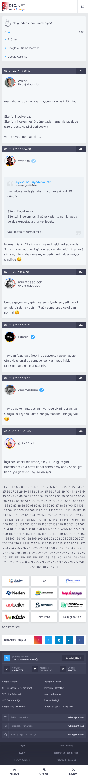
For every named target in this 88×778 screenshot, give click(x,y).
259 (52, 557)
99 (65, 505)
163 (82, 524)
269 (30, 562)
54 (42, 496)
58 (58, 496)
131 (71, 515)
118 (83, 510)
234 (70, 548)
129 (60, 515)
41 (71, 491)
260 (58, 557)
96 (52, 505)
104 (10, 510)
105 (15, 510)
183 (27, 533)
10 (27, 486)
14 (42, 486)
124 (32, 515)
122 (21, 515)
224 (11, 548)
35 (46, 491)
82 (74, 500)
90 (27, 505)
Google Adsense (10, 681)
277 (75, 562)
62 (75, 496)
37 (54, 491)
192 (76, 533)
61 (71, 496)
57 (54, 496)
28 (16, 491)
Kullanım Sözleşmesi (66, 759)
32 (33, 491)
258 (46, 557)
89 (23, 505)
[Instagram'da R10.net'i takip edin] (38, 640)
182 (21, 533)
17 (54, 486)
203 (57, 538)
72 (33, 500)
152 (21, 524)
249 (76, 552)
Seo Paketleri (11, 627)
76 (49, 500)
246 (58, 552)
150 (11, 524)
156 (44, 524)
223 (5, 548)
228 (35, 548)
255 (29, 557)
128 (54, 515)
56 (50, 496)
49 (21, 496)
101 (75, 505)
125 (38, 515)
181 (16, 533)
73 (38, 500)
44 (84, 491)
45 (4, 496)
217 (55, 543)
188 (55, 533)
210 (16, 543)
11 (31, 486)
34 (42, 491)
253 (17, 557)
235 (76, 548)
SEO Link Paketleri (11, 694)
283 (55, 567)
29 (21, 491)
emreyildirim (28, 390)
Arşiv (22, 745)
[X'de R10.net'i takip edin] (48, 640)
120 (11, 515)
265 (6, 562)
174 (60, 529)
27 (12, 491)
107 (27, 510)
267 (18, 562)
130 (65, 515)
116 (73, 510)
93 (40, 505)
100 (70, 505)
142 (49, 519)
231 (52, 548)
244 (46, 552)
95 (48, 505)
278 (81, 562)
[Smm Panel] (72, 593)
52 (33, 496)
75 (45, 500)
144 (60, 519)
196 (17, 538)
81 (70, 500)
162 (76, 524)
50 (25, 496)
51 (29, 496)
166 (17, 529)
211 (22, 543)
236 (82, 548)
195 (12, 538)
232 (58, 548)
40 (67, 491)
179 (5, 533)
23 (78, 486)
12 (35, 486)
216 (49, 543)
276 (70, 562)
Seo (44, 580)
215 (43, 543)
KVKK (22, 752)
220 (71, 543)
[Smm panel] (72, 605)
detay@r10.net (76, 734)
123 (27, 515)
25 (4, 491)
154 (33, 524)
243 (40, 552)
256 (35, 557)
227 (29, 548)
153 (27, 524)
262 (70, 557)
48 (16, 496)
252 (11, 557)
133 (82, 515)
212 (27, 543)
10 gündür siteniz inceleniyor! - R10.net (14, 6)
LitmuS (23, 337)
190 (66, 533)
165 (12, 529)
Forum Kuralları (22, 759)
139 (33, 519)
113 (58, 510)
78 (57, 500)
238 (11, 552)
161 (71, 524)
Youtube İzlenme (52, 694)
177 (76, 529)
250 (82, 552)
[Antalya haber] (44, 593)
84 (82, 500)
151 (16, 524)
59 (63, 496)
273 (53, 562)
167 (23, 529)
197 (23, 538)
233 (64, 548)
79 (61, 500)
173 (55, 529)
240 (23, 552)
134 (5, 519)
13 (38, 486)
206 (75, 538)
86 (10, 505)
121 (16, 515)
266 (12, 562)
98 (61, 505)
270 (36, 562)
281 (43, 567)
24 (82, 486)
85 (6, 505)
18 (57, 486)
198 (28, 538)
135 (11, 519)
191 (71, 533)
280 (38, 567)
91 (31, 505)
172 (50, 529)
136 (16, 519)
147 (77, 519)
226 (23, 548)
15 (46, 486)
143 (55, 519)
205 (69, 538)
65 (5, 500)
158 (55, 524)
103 (4, 510)
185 (38, 533)
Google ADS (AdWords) (13, 706)
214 (38, 543)
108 (32, 510)
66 (9, 500)
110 (43, 510)
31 (29, 491)
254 (23, 557)
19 (61, 486)
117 (78, 510)
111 (48, 510)
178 (81, 529)
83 (78, 500)
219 (65, 543)
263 (76, 557)
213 (32, 543)
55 (46, 496)
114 (63, 510)
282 (49, 567)
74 (41, 500)
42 (75, 491)
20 (65, 486)
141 (44, 519)
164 (6, 529)
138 (27, 519)
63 (79, 496)
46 (8, 496)
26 (8, 491)
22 (74, 486)
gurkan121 (26, 443)
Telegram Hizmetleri (54, 688)
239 (17, 552)
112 (53, 510)
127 (49, 515)
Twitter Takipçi (51, 700)
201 (45, 538)
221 (77, 543)
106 (21, 510)
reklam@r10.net (75, 717)
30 (25, 491)
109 (37, 510)
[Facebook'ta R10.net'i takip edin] (80, 640)
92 (35, 505)
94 (44, 505)
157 (49, 524)
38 (58, 491)
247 (64, 552)
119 (5, 515)
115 (68, 510)
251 (5, 557)
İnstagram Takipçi (53, 681)
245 (52, 552)
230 (47, 548)
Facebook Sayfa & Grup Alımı (58, 706)
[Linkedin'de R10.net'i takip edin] (69, 640)
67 (13, 500)
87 (14, 505)
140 (38, 519)
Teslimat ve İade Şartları (66, 752)
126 (43, 515)
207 (81, 538)
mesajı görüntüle (26, 185)
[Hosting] (15, 581)
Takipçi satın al (72, 617)
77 (53, 500)
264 (82, 557)
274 (58, 562)
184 (33, 533)
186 (44, 533)
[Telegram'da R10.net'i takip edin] (59, 640)
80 (66, 500)
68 (17, 500)
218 (60, 543)
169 (34, 529)
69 (22, 500)
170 (39, 529)
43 (79, 491)
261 (64, 557)
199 (34, 538)
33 (37, 491)
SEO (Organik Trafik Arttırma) (17, 688)
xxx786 (24, 161)
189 (60, 533)
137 (22, 519)
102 (81, 505)
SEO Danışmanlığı (11, 700)
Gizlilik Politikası (66, 745)
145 (66, 519)
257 (40, 557)
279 (32, 567)
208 (4, 543)
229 (41, 548)
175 (65, 529)
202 (51, 538)
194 (6, 538)
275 (64, 562)
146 (71, 519)
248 (70, 552)
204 (63, 538)
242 (34, 552)
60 (67, 496)
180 (11, 533)
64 (84, 496)
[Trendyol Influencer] (15, 617)
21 (69, 486)
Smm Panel (44, 617)
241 (29, 552)
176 (71, 529)
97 (57, 505)
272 (47, 562)
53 (37, 496)
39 (63, 491)
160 (66, 524)
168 (28, 529)
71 (30, 500)
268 (24, 562)
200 (40, 538)
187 (49, 533)
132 (76, 515)
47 (12, 496)
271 (42, 562)
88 (19, 505)
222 (83, 543)
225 (17, 548)
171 (45, 529)
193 (82, 533)
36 (50, 491)
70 (26, 500)
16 (50, 486)
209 (10, 543)
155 (38, 524)
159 (60, 524)
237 (5, 552)
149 (5, 524)
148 (82, 519)
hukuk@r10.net (76, 726)
